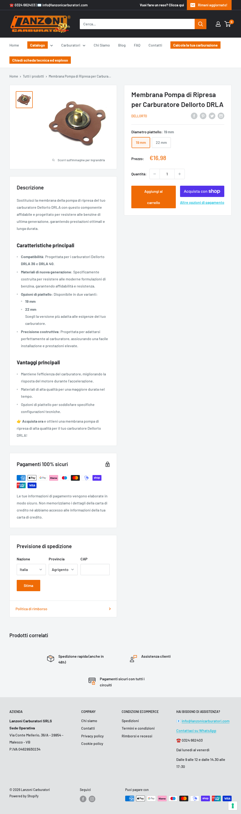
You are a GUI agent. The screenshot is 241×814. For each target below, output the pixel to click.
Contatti (155, 45)
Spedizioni (130, 720)
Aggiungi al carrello (153, 197)
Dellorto (139, 116)
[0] (228, 24)
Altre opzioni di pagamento (202, 202)
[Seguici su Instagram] (92, 799)
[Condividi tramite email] (221, 115)
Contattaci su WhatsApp (196, 730)
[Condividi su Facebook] (194, 115)
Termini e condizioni (138, 728)
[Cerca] (200, 24)
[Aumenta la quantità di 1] (180, 174)
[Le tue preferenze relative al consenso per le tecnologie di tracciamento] (232, 805)
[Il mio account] (218, 24)
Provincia (56, 559)
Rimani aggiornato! (212, 5)
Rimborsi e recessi (137, 736)
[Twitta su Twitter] (212, 115)
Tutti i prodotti (33, 76)
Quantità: (139, 174)
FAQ (137, 45)
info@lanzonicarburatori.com (205, 721)
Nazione (23, 559)
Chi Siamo (102, 45)
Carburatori (70, 45)
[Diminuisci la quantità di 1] (155, 174)
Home (14, 45)
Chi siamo (89, 720)
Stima (28, 585)
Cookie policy (92, 743)
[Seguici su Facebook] (83, 799)
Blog (122, 45)
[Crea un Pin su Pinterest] (203, 115)
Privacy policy (92, 736)
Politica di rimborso (31, 608)
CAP (84, 559)
